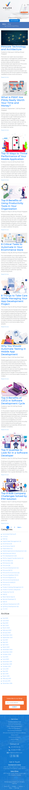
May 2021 (5, 642)
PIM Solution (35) (8, 563)
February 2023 (7, 630)
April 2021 (5, 644)
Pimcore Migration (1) (9, 577)
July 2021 (5, 640)
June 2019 (5, 669)
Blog (10, 788)
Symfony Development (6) (11, 606)
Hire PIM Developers (14, 728)
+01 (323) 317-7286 (15, 750)
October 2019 (7, 666)
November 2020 (7, 652)
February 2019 (7, 678)
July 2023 (5, 618)
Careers (21, 786)
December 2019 (7, 661)
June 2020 (6, 659)
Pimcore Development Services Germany (14, 732)
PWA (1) (5, 594)
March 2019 (6, 676)
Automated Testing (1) (9, 534)
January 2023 (7, 632)
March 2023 (6, 628)
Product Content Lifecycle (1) (11, 589)
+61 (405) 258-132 (15, 747)
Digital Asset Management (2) (12, 541)
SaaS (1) (5, 601)
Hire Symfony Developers (14, 730)
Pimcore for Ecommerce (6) (11, 572)
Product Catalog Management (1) (13, 587)
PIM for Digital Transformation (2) (13, 558)
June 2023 (6, 620)
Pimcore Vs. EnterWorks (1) (11, 580)
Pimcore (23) (6, 565)
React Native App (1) (9, 597)
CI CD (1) (5, 536)
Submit (14, 707)
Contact (14, 786)
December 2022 (7, 635)
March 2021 (6, 647)
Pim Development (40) (10, 556)
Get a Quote (14, 20)
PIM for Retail (14, 739)
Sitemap (16, 788)
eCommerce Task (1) (9, 546)
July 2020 (5, 657)
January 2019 (6, 681)
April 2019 (5, 673)
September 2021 (7, 637)
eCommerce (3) (7, 543)
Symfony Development (14, 722)
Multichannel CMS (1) (9, 553)
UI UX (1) (5, 609)
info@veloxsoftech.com (14, 17)
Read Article (5, 77)
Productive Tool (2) (8, 592)
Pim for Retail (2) (8, 560)
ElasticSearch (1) (7, 548)
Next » (19, 527)
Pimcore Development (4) (11, 568)
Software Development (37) (11, 604)
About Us (6, 786)
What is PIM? (14, 735)
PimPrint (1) (6, 584)
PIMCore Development (14, 724)
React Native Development (14, 726)
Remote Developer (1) (9, 599)
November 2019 (7, 664)
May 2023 (5, 623)
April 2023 (6, 625)
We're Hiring (24, 12)
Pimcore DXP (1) (7, 570)
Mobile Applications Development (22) (14, 551)
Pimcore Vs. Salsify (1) (9, 582)
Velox (4, 24)
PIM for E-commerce (14, 737)
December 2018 (7, 683)
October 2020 (7, 654)
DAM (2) (5, 539)
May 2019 (5, 671)
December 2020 (7, 649)
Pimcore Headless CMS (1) (10, 575)
